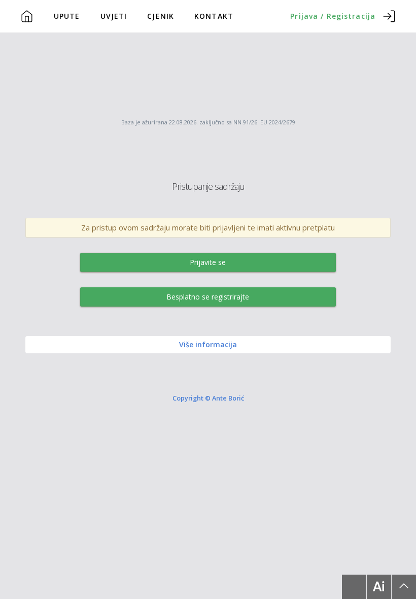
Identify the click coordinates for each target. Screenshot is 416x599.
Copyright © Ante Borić (208, 398)
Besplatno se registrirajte (207, 297)
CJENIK (160, 16)
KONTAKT (213, 16)
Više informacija (208, 344)
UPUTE (67, 16)
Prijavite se (208, 262)
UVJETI (113, 16)
